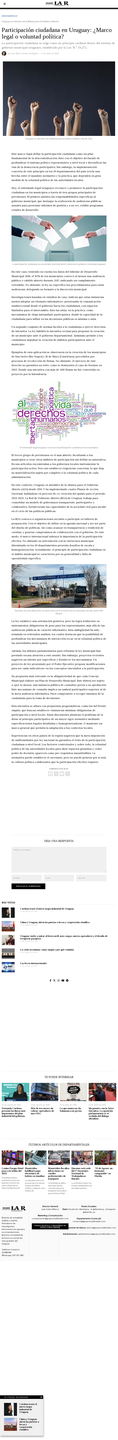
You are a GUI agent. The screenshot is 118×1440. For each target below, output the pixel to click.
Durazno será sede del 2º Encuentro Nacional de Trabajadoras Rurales (81, 1173)
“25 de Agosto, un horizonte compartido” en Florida (104, 1172)
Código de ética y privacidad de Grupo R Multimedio (50, 1226)
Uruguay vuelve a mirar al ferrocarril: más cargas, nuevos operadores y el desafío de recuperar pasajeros (63, 937)
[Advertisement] (59, 805)
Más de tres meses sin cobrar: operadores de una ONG (42, 1111)
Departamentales (9, 16)
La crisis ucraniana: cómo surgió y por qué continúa (47, 949)
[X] (56, 774)
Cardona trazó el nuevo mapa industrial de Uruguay (47, 908)
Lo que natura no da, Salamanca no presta (71, 1109)
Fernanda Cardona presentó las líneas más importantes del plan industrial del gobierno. (13, 1112)
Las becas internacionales (33, 963)
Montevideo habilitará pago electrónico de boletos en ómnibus (35, 1172)
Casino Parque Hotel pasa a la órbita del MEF (12, 1171)
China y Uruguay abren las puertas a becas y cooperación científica (55, 922)
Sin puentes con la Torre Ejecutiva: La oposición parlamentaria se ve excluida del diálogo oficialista (101, 1113)
